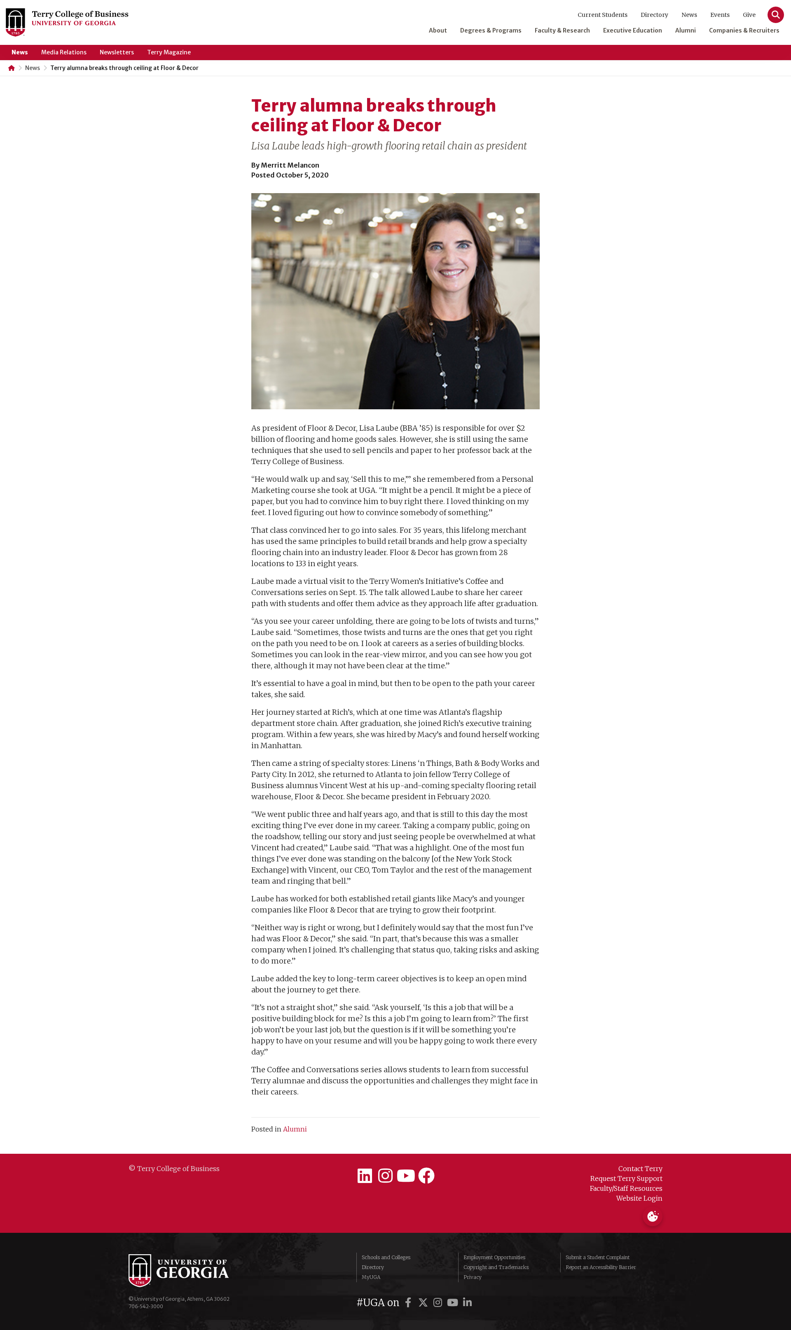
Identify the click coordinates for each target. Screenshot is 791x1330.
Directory (654, 15)
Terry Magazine (169, 52)
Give (749, 15)
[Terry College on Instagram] (385, 1176)
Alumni (685, 30)
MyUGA (371, 1277)
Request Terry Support (626, 1178)
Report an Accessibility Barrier (601, 1267)
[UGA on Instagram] (439, 1302)
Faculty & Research (562, 30)
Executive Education (632, 30)
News (689, 15)
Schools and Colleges (386, 1257)
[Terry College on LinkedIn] (364, 1176)
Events (720, 15)
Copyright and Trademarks (496, 1267)
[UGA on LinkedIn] (467, 1302)
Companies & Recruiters (744, 30)
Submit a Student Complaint (598, 1257)
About (438, 30)
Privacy (472, 1277)
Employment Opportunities (494, 1257)
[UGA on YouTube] (454, 1302)
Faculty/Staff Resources (626, 1188)
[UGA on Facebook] (409, 1302)
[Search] (775, 15)
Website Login (639, 1198)
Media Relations (64, 52)
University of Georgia (190, 1270)
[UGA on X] (424, 1302)
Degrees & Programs (491, 30)
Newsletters (117, 52)
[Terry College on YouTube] (406, 1176)
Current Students (602, 15)
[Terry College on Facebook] (426, 1176)
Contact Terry (640, 1168)
